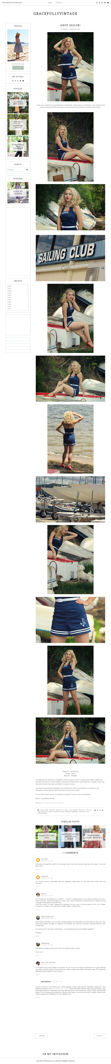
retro (56, 811)
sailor (61, 811)
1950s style (60, 810)
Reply (37, 869)
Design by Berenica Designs (64, 1061)
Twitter (57, 802)
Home (50, 2)
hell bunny (73, 810)
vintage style (84, 811)
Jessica (43, 894)
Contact (59, 2)
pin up (88, 810)
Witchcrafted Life (47, 916)
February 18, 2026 (57, 981)
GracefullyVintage (12, 3)
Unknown (44, 859)
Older (99, 1035)
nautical (82, 810)
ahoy (66, 810)
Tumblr (61, 802)
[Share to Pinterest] (100, 810)
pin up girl (42, 811)
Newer (42, 1035)
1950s (42, 810)
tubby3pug (45, 943)
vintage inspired (71, 811)
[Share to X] (95, 810)
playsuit (50, 811)
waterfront (42, 813)
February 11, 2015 (47, 964)
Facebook (52, 802)
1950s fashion (50, 810)
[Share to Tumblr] (102, 810)
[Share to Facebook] (97, 810)
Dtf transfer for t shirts (60, 988)
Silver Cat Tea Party (48, 962)
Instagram (46, 802)
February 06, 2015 (47, 878)
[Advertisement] (18, 241)
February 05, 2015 (47, 860)
